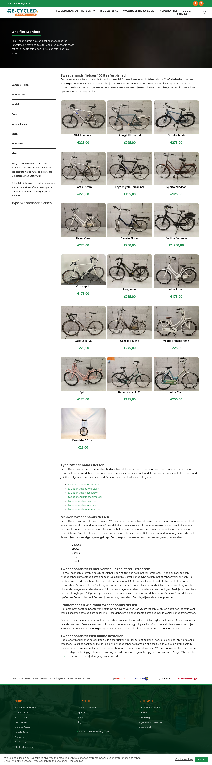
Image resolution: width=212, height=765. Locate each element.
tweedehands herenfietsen (83, 488)
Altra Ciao (176, 392)
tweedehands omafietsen (82, 501)
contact (65, 656)
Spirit (83, 392)
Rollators (109, 10)
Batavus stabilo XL (129, 392)
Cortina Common (176, 238)
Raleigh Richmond (129, 135)
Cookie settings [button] (184, 759)
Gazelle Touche (129, 341)
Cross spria (83, 286)
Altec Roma (176, 289)
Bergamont (130, 289)
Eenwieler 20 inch (83, 440)
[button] (26, 32)
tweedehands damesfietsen (84, 484)
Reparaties (168, 10)
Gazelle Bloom (130, 238)
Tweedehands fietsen (74, 10)
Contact (184, 14)
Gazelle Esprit (176, 135)
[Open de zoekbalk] (204, 12)
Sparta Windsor (176, 187)
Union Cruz (83, 238)
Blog (187, 10)
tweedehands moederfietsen (84, 509)
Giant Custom (83, 187)
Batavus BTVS (83, 341)
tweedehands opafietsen (82, 505)
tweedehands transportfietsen (85, 496)
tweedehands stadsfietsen (83, 492)
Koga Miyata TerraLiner (129, 187)
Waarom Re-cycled (139, 10)
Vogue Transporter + (176, 341)
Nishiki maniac (83, 135)
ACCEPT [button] (201, 759)
